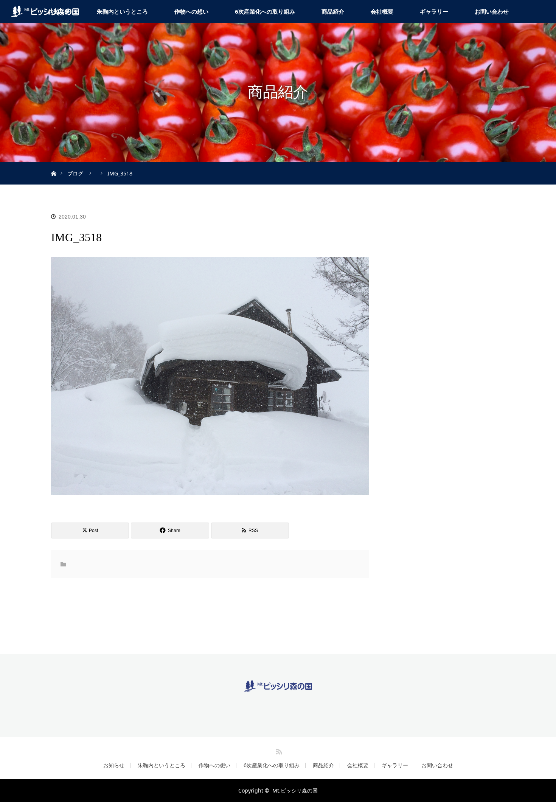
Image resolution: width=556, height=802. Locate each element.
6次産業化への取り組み (265, 11)
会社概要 (382, 11)
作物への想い (191, 11)
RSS (278, 750)
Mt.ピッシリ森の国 (295, 790)
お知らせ (113, 765)
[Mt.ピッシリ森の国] (278, 685)
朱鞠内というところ (122, 11)
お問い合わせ (492, 11)
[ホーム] (53, 165)
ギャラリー (434, 11)
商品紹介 (332, 11)
